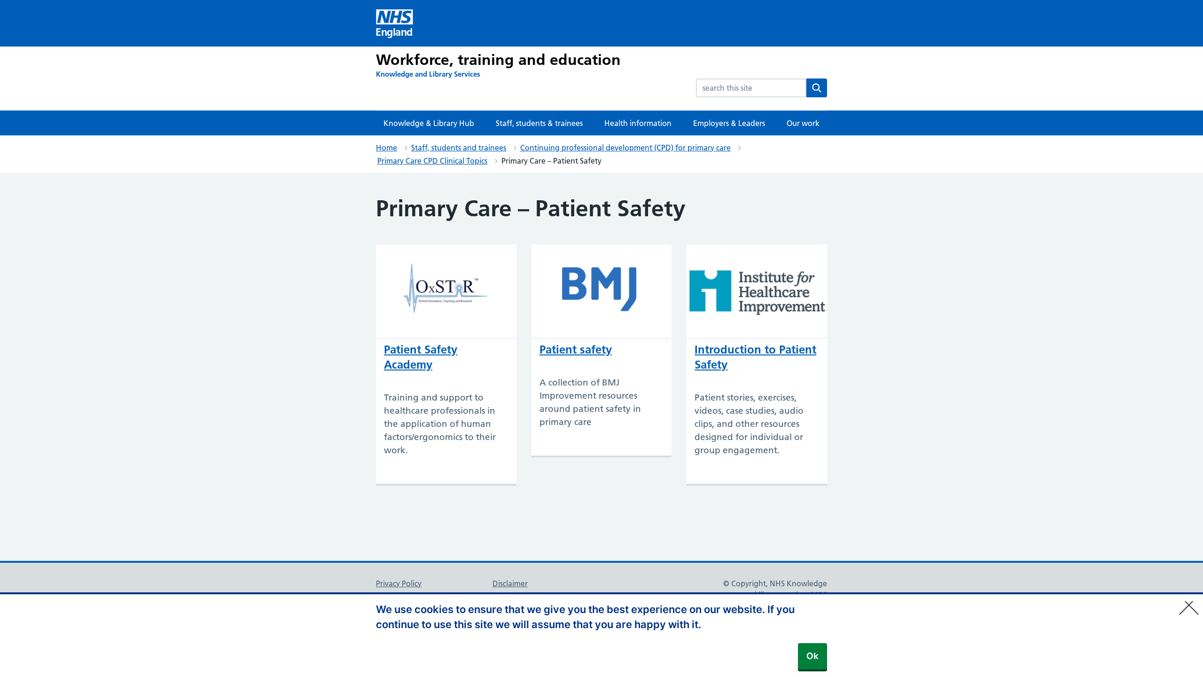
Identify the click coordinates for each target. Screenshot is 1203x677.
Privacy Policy (399, 583)
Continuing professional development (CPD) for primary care (625, 147)
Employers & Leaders (729, 123)
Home (386, 147)
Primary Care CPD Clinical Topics (432, 160)
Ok (812, 656)
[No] (1191, 601)
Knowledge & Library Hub (428, 123)
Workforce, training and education (498, 60)
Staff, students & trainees (539, 123)
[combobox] (751, 88)
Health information (638, 123)
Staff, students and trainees (458, 147)
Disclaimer (510, 583)
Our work (803, 123)
